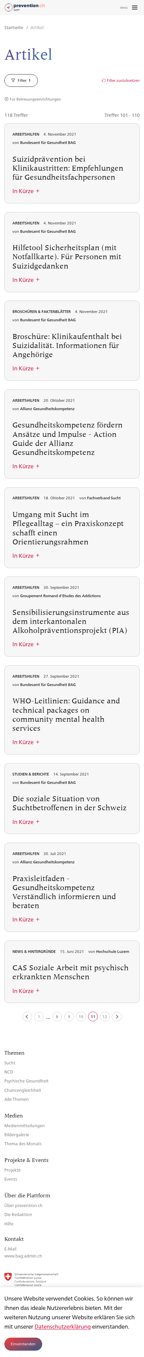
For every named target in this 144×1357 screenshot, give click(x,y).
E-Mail (10, 1248)
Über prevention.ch (23, 1205)
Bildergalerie (16, 1134)
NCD (8, 1071)
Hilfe (8, 1223)
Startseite (14, 27)
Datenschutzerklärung (62, 1326)
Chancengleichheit (22, 1090)
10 (81, 1016)
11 (93, 1016)
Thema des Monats (23, 1143)
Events (10, 1179)
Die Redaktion (18, 1214)
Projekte (12, 1170)
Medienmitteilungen (24, 1125)
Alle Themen (16, 1099)
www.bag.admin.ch (23, 1255)
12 (104, 1016)
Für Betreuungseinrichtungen (35, 99)
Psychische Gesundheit (26, 1080)
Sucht (9, 1062)
